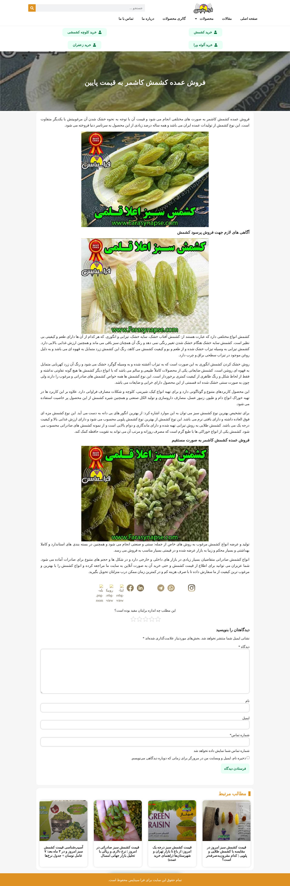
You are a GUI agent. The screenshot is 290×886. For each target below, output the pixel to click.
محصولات (207, 18)
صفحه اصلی (249, 18)
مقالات (227, 18)
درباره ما (148, 18)
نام (247, 701)
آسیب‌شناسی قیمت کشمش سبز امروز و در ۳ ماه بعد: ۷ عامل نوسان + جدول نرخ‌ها (63, 851)
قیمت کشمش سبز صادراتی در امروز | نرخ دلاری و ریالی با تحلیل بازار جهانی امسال (117, 851)
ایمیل (245, 718)
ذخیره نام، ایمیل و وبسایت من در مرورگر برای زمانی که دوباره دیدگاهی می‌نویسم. (188, 758)
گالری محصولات (174, 18)
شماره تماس (239, 735)
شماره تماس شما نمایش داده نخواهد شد (221, 751)
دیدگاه (243, 647)
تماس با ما (126, 18)
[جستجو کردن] (32, 8)
